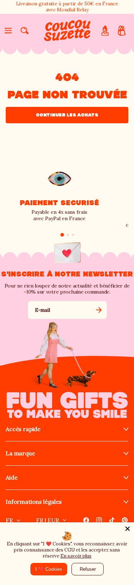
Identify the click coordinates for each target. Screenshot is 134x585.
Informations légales (34, 501)
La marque (20, 453)
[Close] (127, 528)
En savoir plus (75, 556)
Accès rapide (23, 429)
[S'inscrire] (98, 310)
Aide (11, 477)
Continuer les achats (67, 115)
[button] (8, 30)
